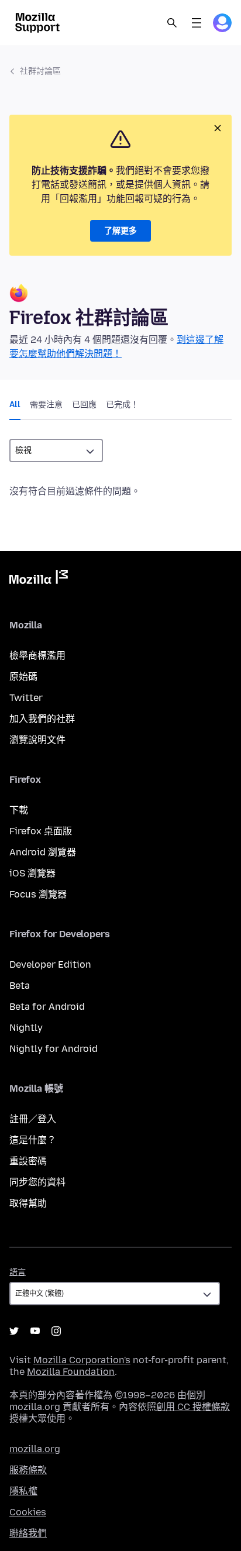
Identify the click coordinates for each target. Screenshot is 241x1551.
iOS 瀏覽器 (32, 873)
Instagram (56, 1331)
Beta (19, 985)
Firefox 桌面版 (40, 831)
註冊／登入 (32, 1118)
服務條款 (28, 1470)
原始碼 (23, 676)
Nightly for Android (53, 1048)
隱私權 (23, 1491)
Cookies (27, 1512)
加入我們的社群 (42, 718)
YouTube (35, 1331)
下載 (18, 810)
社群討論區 (40, 71)
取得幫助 (28, 1203)
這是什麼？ (32, 1140)
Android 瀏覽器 (42, 852)
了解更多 (120, 231)
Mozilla (38, 579)
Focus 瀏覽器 (38, 894)
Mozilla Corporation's (81, 1360)
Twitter (26, 697)
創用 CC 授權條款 (193, 1406)
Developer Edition (50, 964)
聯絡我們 (28, 1533)
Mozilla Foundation (71, 1371)
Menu (196, 22)
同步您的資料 (37, 1182)
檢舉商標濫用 (37, 655)
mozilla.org (34, 1448)
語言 (17, 1272)
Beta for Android (47, 1006)
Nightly (26, 1027)
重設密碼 (28, 1161)
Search (172, 22)
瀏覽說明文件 (37, 739)
